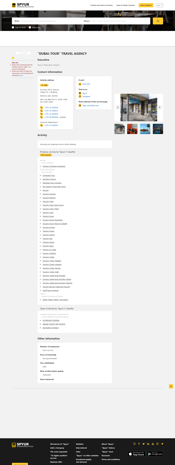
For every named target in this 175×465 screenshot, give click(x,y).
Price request (46, 155)
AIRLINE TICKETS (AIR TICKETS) (54, 324)
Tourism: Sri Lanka (49, 249)
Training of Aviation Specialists (54, 166)
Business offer (56, 462)
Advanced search (141, 15)
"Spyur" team (107, 451)
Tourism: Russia (48, 242)
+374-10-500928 (51, 107)
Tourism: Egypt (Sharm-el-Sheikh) (55, 224)
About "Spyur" (108, 444)
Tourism (46, 190)
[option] (138, 107)
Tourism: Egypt (48, 216)
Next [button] (159, 107)
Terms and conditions (111, 459)
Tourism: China (48, 201)
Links (78, 451)
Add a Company (146, 5)
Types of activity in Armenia (125, 5)
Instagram (86, 96)
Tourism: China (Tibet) (51, 209)
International (81, 448)
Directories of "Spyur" (59, 444)
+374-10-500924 (51, 125)
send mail (86, 84)
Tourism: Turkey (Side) (51, 272)
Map (45, 85)
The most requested (58, 451)
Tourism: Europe (49, 227)
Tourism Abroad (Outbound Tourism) (56, 287)
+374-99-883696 (55, 117)
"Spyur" (21, 75)
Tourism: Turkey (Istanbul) (52, 264)
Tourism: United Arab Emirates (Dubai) (57, 279)
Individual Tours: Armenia (52, 183)
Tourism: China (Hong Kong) (53, 205)
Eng (158, 5)
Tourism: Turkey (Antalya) (52, 261)
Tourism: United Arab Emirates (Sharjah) (57, 283)
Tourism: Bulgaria (49, 198)
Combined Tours (49, 175)
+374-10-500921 (51, 110)
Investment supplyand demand (83, 460)
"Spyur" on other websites (87, 455)
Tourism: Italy (47, 238)
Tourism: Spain (48, 246)
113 (124, 15)
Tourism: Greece (49, 235)
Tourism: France (48, 231)
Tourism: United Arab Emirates (54, 275)
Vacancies (106, 455)
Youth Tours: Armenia (50, 290)
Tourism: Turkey (48, 257)
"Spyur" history (108, 448)
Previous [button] (118, 107)
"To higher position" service (59, 456)
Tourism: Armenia (49, 194)
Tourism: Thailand (49, 253)
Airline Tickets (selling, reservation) (55, 299)
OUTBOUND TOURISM (51, 320)
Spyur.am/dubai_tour (91, 105)
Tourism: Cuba (48, 212)
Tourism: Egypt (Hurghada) (53, 220)
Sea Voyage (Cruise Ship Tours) (54, 186)
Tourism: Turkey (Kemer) (52, 268)
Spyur (85, 93)
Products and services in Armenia (102, 5)
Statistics (79, 444)
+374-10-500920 (51, 114)
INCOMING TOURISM (51, 328)
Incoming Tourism (49, 179)
